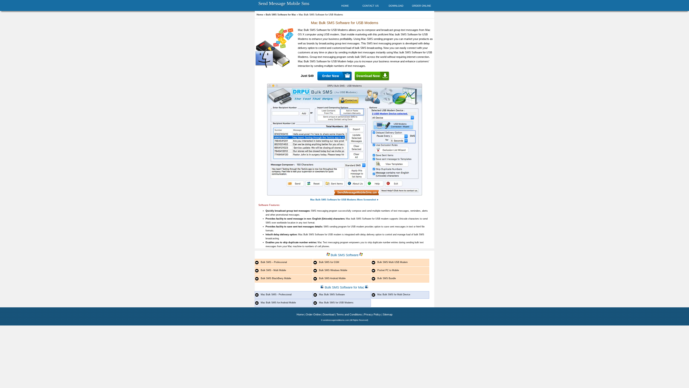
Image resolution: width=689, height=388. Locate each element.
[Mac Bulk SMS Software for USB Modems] (344, 194)
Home (260, 14)
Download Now (368, 76)
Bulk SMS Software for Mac (281, 14)
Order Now (330, 76)
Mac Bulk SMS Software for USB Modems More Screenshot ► (344, 199)
